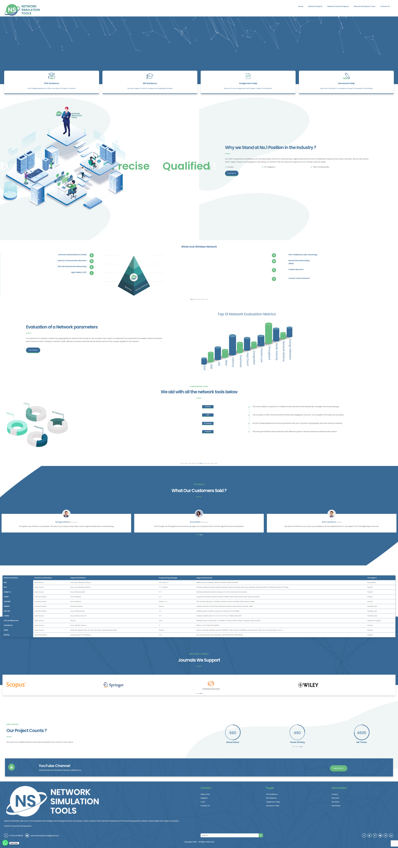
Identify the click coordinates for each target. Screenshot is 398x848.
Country (335, 794)
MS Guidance (150, 83)
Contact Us (385, 6)
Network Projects (315, 6)
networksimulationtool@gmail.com (44, 835)
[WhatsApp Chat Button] (5, 843)
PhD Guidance (51, 83)
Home (300, 6)
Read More (231, 173)
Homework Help (346, 83)
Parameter (336, 805)
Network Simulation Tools (364, 6)
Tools (203, 802)
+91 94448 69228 (16, 835)
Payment (335, 798)
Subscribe (338, 768)
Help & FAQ (205, 794)
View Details (33, 350)
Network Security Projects (338, 6)
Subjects (204, 798)
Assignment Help (248, 83)
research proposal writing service (18, 826)
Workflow (335, 802)
